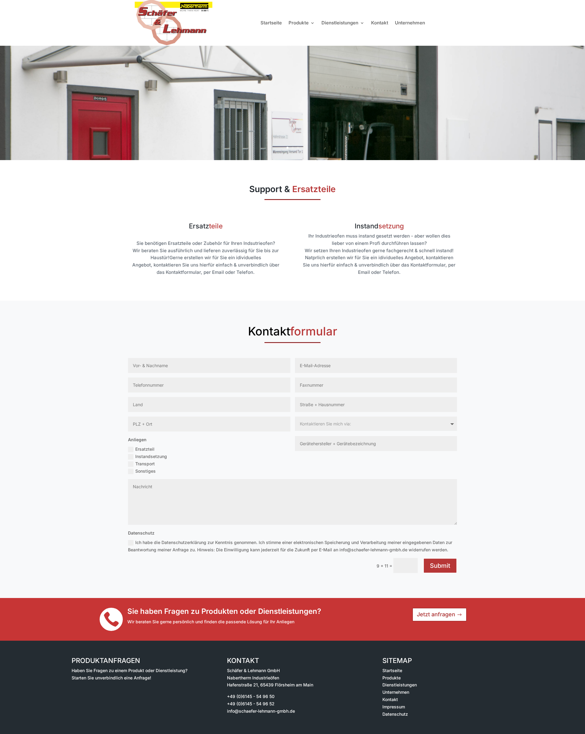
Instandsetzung (151, 456)
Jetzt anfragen (436, 614)
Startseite (271, 23)
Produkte (299, 23)
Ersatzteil (144, 449)
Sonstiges (145, 471)
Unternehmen (410, 23)
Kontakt (379, 23)
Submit (440, 565)
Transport (145, 463)
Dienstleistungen (339, 23)
